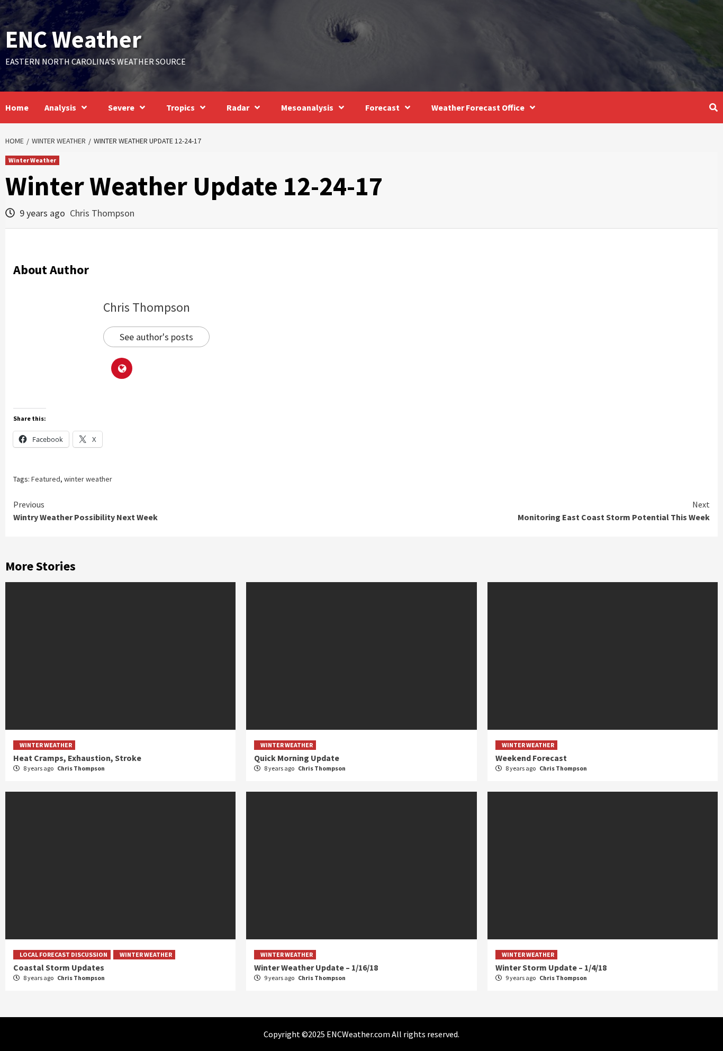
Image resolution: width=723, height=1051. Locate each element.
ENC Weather (73, 39)
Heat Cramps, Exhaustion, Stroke (77, 758)
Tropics (180, 107)
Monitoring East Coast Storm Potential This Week (614, 510)
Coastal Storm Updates (58, 967)
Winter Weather (32, 160)
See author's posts (156, 337)
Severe (121, 107)
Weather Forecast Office (478, 107)
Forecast (382, 107)
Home (17, 107)
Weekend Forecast (531, 758)
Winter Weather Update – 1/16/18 (316, 967)
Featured (45, 479)
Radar (238, 107)
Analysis (60, 107)
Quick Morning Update (296, 758)
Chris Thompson (102, 213)
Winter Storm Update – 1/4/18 (551, 967)
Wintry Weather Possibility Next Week (85, 510)
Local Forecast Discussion (63, 954)
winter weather (88, 479)
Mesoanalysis (307, 107)
